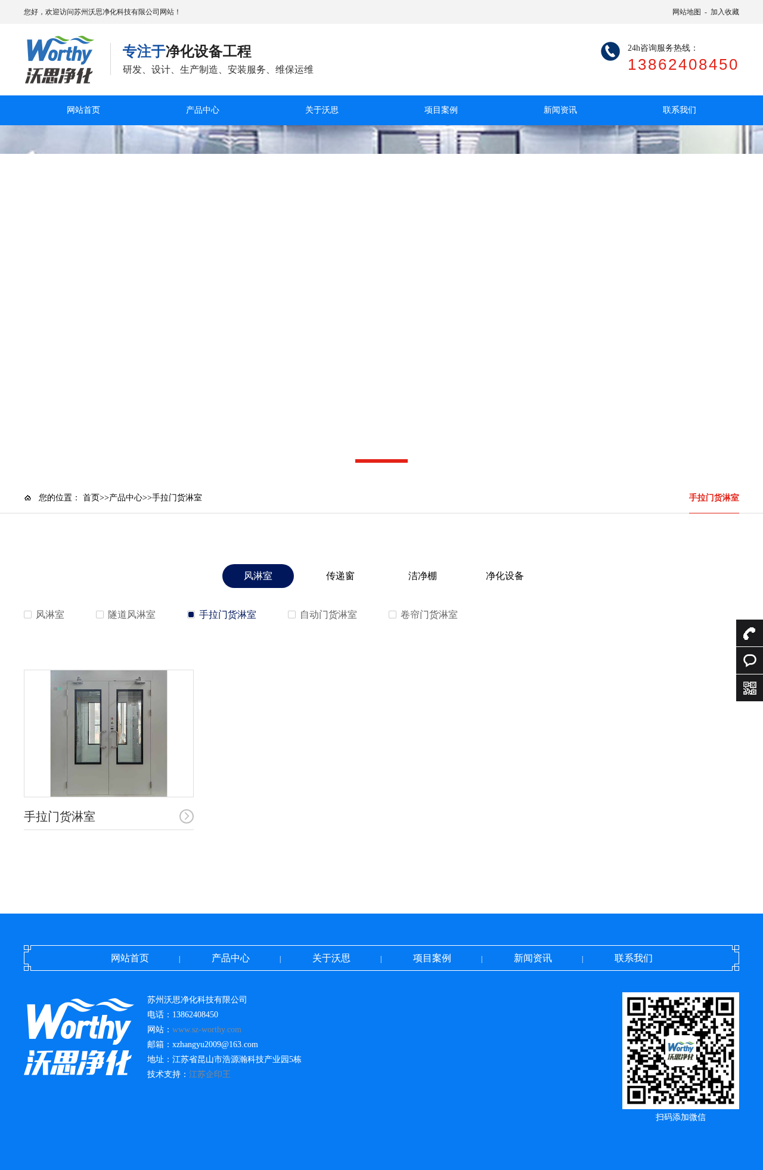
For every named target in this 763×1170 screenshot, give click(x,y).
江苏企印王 (210, 1074)
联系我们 (679, 110)
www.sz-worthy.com (206, 1029)
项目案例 (441, 110)
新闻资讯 (560, 110)
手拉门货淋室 (714, 497)
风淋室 (258, 576)
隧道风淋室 (132, 614)
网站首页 (83, 110)
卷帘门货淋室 (429, 614)
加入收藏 (725, 12)
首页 (91, 497)
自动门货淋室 (328, 614)
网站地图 (686, 12)
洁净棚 (422, 576)
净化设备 (505, 576)
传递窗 (340, 576)
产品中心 (202, 110)
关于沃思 (322, 110)
